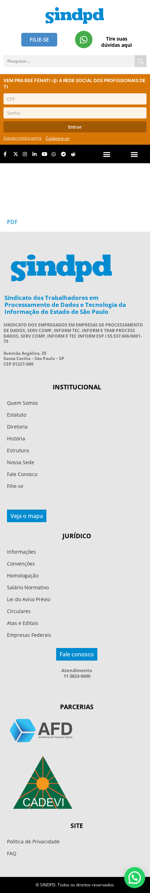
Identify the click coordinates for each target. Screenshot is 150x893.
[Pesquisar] (141, 61)
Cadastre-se (57, 138)
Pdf (12, 222)
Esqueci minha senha (22, 138)
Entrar (75, 127)
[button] (134, 154)
